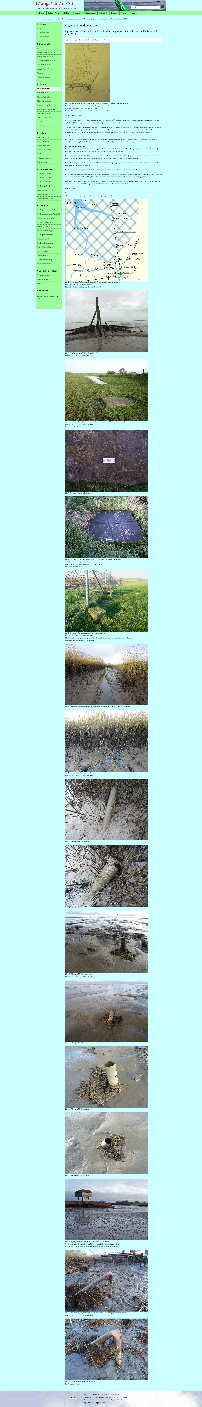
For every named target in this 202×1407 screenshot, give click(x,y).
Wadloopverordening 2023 (46, 210)
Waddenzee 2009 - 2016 (45, 194)
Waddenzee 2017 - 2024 (45, 190)
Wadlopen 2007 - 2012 (44, 182)
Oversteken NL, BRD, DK (46, 109)
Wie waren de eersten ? (44, 113)
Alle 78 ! (40, 122)
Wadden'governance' (44, 255)
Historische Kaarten (43, 146)
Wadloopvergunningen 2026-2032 (48, 214)
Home (44, 19)
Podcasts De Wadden (44, 150)
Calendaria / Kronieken (44, 158)
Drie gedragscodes (43, 251)
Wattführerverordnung (44, 260)
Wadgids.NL (115, 1394)
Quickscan (40, 48)
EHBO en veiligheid (44, 264)
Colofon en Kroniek (43, 279)
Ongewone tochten (54, 19)
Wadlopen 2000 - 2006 (44, 186)
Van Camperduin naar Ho (45, 126)
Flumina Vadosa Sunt (44, 97)
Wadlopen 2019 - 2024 (44, 174)
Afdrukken (67, 40)
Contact (39, 283)
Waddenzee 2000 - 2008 (45, 198)
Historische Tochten (43, 137)
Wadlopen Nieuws (43, 33)
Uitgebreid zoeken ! (43, 275)
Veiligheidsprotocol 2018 (45, 218)
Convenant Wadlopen (44, 226)
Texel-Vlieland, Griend (44, 118)
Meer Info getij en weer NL (46, 52)
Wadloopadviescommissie (45, 235)
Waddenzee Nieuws (43, 37)
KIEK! (119, 1400)
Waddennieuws (42, 73)
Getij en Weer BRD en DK (46, 56)
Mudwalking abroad (44, 101)
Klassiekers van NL (43, 105)
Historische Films (43, 141)
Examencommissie (43, 239)
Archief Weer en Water (44, 69)
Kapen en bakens (43, 162)
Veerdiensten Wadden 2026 (46, 61)
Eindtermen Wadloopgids (45, 231)
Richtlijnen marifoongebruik (46, 222)
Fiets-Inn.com (95, 1400)
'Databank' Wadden (43, 77)
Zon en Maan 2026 (43, 65)
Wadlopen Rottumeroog (45, 243)
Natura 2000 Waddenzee (45, 247)
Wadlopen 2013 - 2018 (44, 178)
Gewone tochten (42, 93)
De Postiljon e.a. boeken (45, 154)
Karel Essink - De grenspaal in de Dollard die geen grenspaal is (88, 111)
